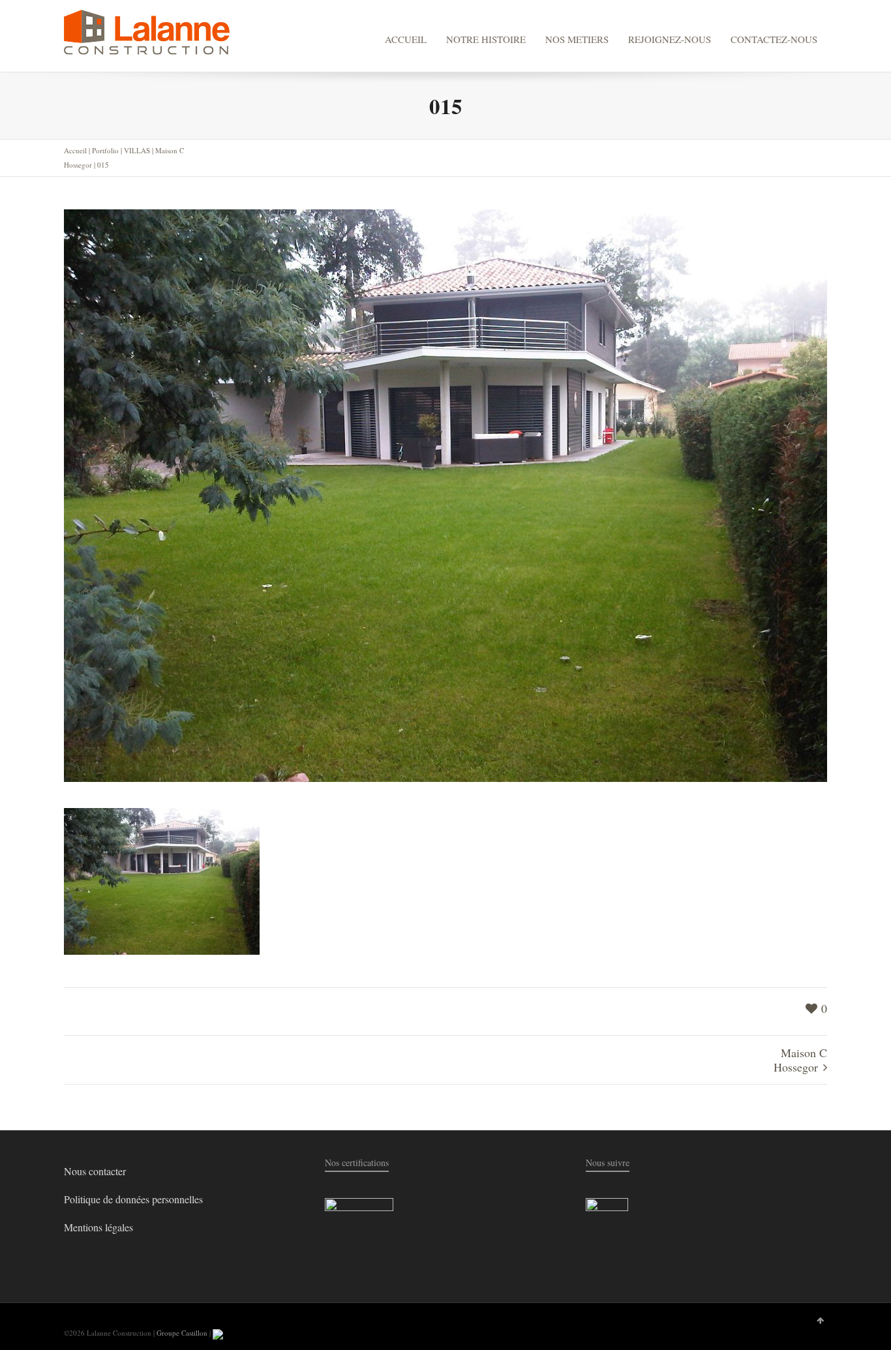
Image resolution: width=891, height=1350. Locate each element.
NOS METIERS (577, 39)
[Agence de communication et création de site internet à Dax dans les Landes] (218, 1333)
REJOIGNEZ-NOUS (669, 39)
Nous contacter (95, 1171)
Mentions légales (98, 1227)
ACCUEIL (406, 39)
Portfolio (105, 150)
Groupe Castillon (182, 1333)
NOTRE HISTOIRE (486, 39)
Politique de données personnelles (133, 1199)
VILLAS (137, 150)
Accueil (75, 150)
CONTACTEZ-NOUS (774, 39)
